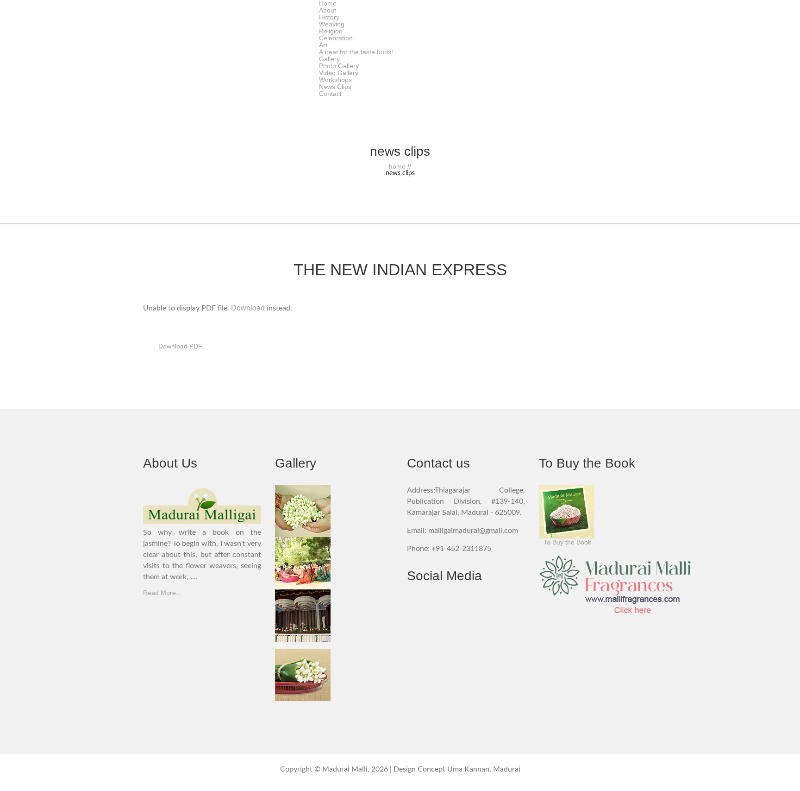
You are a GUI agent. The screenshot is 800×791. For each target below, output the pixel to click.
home (400, 166)
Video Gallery (338, 72)
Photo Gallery (339, 66)
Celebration (336, 38)
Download (248, 308)
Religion (331, 31)
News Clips (335, 86)
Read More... (162, 592)
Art (323, 45)
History (329, 17)
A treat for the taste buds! (356, 52)
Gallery (329, 59)
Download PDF (180, 346)
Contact (330, 93)
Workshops (335, 79)
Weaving (331, 24)
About (327, 10)
